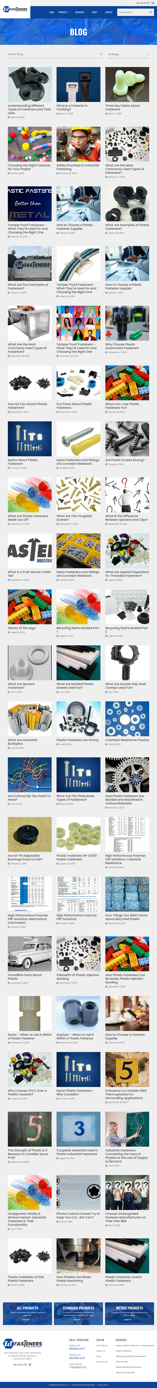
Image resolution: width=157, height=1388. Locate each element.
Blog (98, 1356)
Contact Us (101, 1361)
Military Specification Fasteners (131, 1356)
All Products (102, 1345)
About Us (100, 1351)
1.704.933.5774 (77, 1367)
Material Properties (125, 1372)
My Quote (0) (143, 3)
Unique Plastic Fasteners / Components (135, 1345)
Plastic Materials (124, 1351)
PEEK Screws (122, 1361)
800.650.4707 (77, 1349)
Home (52, 12)
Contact (108, 12)
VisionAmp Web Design (86, 1385)
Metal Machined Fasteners (128, 1367)
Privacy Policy (103, 1385)
